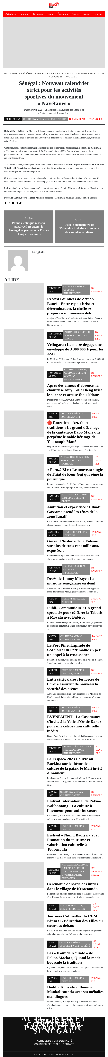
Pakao (77, 198)
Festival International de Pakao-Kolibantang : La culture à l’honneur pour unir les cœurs (74, 806)
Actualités (10, 13)
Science (87, 13)
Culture (51, 119)
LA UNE (76, 417)
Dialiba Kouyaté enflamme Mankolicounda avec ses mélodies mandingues (75, 992)
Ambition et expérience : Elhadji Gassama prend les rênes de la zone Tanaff (74, 512)
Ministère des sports (44, 198)
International (72, 293)
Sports (75, 13)
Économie (38, 13)
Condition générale (47, 1044)
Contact (99, 13)
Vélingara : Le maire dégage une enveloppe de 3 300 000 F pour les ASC (75, 349)
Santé (50, 13)
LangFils (97, 119)
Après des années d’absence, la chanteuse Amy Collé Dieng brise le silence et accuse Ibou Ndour (74, 390)
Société (85, 946)
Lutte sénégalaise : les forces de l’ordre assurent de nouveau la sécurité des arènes (73, 684)
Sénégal (93, 198)
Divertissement (74, 379)
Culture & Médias (34, 119)
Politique (24, 13)
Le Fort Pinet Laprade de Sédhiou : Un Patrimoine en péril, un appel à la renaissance (75, 650)
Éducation (63, 13)
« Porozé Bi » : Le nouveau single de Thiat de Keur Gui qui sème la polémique (75, 474)
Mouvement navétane (64, 198)
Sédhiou (85, 198)
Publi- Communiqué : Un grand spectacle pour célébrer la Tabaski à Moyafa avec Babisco (75, 612)
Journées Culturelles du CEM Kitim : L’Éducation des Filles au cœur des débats (75, 921)
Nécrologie (70, 573)
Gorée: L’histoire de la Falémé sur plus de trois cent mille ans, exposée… (73, 546)
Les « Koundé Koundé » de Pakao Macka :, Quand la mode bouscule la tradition (73, 958)
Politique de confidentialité (54, 1041)
